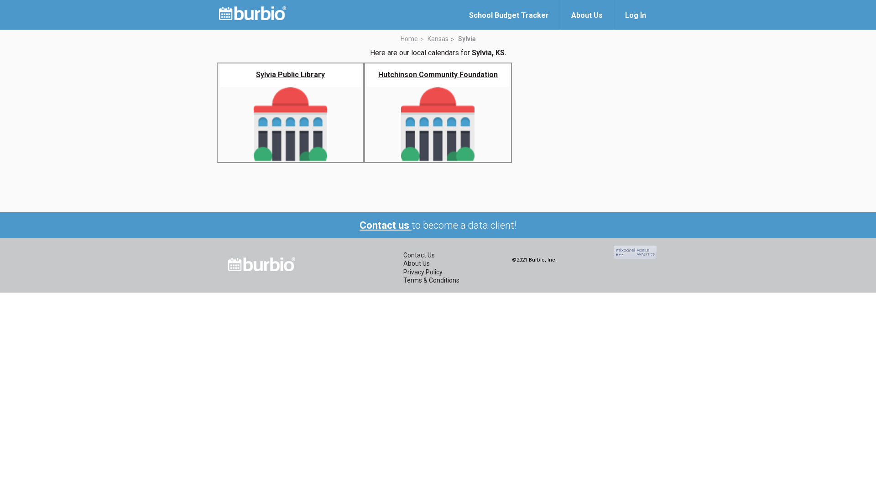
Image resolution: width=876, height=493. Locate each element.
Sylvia (467, 38)
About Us (416, 263)
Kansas (438, 38)
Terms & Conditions (431, 280)
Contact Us (419, 255)
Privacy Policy (423, 272)
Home (409, 38)
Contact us (386, 225)
